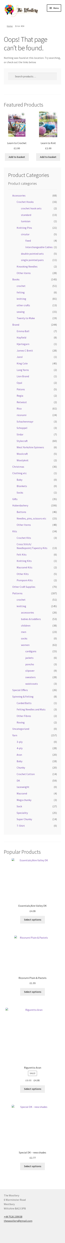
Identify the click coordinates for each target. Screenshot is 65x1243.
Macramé (22, 793)
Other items (24, 273)
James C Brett (25, 350)
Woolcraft (22, 453)
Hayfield (21, 337)
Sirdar (20, 434)
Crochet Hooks (25, 201)
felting (21, 292)
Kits (14, 531)
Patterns (17, 593)
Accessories (19, 195)
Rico (19, 408)
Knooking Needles (27, 266)
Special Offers (20, 690)
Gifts (15, 499)
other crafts (23, 305)
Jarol (20, 357)
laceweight (23, 787)
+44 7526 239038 (13, 1216)
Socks (20, 492)
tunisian (25, 221)
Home (10, 26)
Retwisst (22, 402)
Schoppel (22, 428)
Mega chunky (24, 800)
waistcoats (31, 683)
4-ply (19, 748)
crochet (21, 286)
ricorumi (21, 415)
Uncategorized (20, 728)
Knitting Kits (24, 561)
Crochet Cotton (26, 774)
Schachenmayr (25, 421)
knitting (21, 298)
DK (18, 780)
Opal (19, 382)
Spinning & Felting (23, 696)
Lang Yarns (23, 370)
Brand (15, 324)
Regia (20, 395)
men (23, 632)
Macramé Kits (24, 567)
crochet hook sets (31, 208)
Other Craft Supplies (23, 586)
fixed (28, 240)
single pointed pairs (32, 260)
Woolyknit (22, 460)
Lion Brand (23, 376)
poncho (29, 664)
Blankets (22, 486)
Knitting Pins (24, 227)
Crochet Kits (24, 537)
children (25, 625)
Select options (32, 919)
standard (26, 215)
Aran (19, 754)
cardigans (30, 651)
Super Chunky (24, 819)
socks (24, 638)
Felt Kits (21, 554)
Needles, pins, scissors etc (31, 518)
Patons (21, 389)
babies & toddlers (31, 619)
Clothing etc (19, 473)
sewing (21, 311)
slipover (29, 670)
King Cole (22, 363)
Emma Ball (23, 331)
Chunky (21, 767)
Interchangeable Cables (39, 247)
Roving (21, 722)
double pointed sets (32, 253)
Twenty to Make (26, 318)
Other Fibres (24, 716)
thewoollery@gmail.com (18, 1220)
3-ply (19, 741)
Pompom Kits (25, 580)
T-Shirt (21, 825)
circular (25, 234)
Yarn (14, 735)
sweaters (30, 677)
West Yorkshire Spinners (30, 447)
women (25, 645)
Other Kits (23, 574)
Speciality (22, 812)
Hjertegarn (23, 344)
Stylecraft (22, 441)
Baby (19, 479)
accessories (27, 612)
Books (16, 279)
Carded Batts (24, 703)
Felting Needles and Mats (31, 709)
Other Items (24, 524)
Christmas (18, 466)
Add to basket (17, 157)
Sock (19, 806)
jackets (29, 657)
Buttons (21, 512)
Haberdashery (20, 505)
